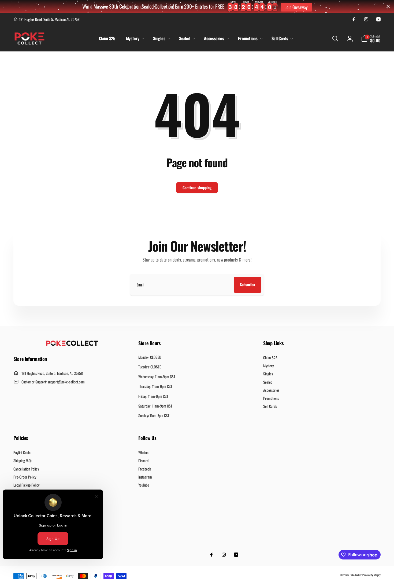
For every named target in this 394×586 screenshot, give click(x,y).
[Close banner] (388, 6)
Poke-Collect (356, 575)
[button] (134, 38)
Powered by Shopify (371, 575)
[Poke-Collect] (72, 344)
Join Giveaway (296, 7)
